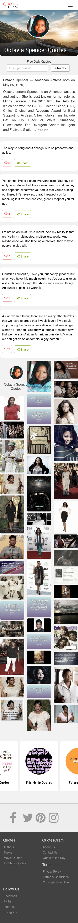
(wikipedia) (43, 129)
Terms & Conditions (56, 877)
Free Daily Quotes (39, 61)
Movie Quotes (13, 858)
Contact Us (50, 852)
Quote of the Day (54, 858)
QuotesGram (10, 5)
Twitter (8, 901)
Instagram (10, 912)
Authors (9, 847)
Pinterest (9, 907)
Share (24, 163)
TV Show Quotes (15, 863)
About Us (49, 847)
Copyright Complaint (56, 882)
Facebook (10, 896)
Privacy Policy (52, 871)
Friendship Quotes (39, 783)
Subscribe (60, 68)
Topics (8, 852)
